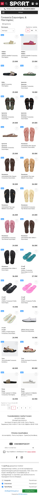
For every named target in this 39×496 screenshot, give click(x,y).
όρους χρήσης (31, 451)
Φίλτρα (21, 12)
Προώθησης (8, 487)
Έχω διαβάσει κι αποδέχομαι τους (21, 451)
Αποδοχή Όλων (29, 491)
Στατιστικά (7, 483)
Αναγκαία (7, 480)
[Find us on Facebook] (16, 457)
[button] (16, 36)
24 (28, 30)
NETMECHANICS (22, 494)
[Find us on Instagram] (22, 457)
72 (36, 30)
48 (32, 30)
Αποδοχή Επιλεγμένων (12, 491)
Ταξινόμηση (4, 27)
